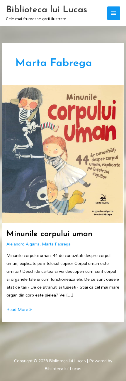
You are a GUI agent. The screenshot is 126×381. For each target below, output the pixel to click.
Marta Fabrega (56, 244)
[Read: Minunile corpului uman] (63, 153)
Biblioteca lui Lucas (46, 10)
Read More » (19, 309)
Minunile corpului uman (49, 234)
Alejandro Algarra (23, 244)
